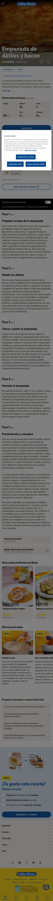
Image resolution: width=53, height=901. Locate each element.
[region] (26, 150)
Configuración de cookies (25, 157)
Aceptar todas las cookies (36, 164)
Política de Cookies (31, 150)
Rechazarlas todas (15, 164)
